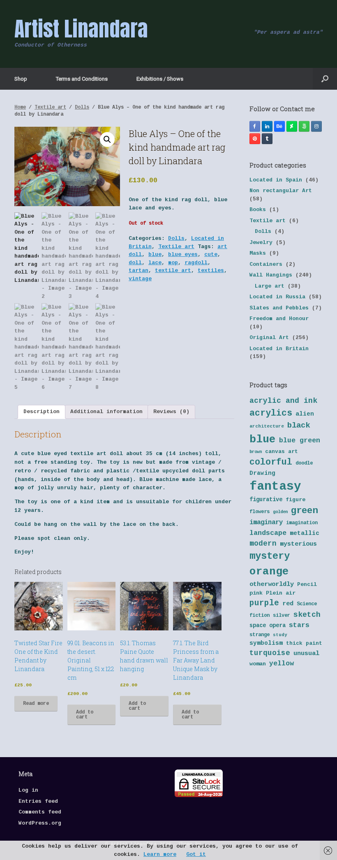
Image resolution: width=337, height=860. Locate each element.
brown (255, 451)
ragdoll (196, 263)
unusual (306, 653)
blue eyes (183, 254)
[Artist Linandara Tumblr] (267, 138)
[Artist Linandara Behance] (279, 126)
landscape (267, 533)
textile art (173, 270)
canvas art (281, 452)
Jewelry (260, 242)
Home (20, 107)
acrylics (270, 413)
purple (264, 603)
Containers (265, 264)
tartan (138, 270)
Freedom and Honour (279, 319)
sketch (307, 615)
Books (257, 210)
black (298, 425)
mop (173, 263)
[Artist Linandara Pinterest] (254, 138)
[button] (325, 79)
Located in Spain (275, 180)
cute (210, 254)
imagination (302, 523)
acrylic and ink (283, 401)
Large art (269, 286)
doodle (304, 463)
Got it (196, 854)
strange (259, 635)
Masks (257, 253)
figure (295, 500)
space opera (267, 626)
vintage (140, 279)
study (280, 634)
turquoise (269, 653)
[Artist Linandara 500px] (304, 126)
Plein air (280, 593)
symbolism (266, 643)
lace (155, 263)
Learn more (159, 854)
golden (280, 511)
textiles (211, 270)
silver (281, 615)
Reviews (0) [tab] (171, 412)
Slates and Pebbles (279, 308)
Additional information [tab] (106, 412)
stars (299, 625)
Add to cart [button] (84, 714)
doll (135, 263)
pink (256, 593)
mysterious (298, 544)
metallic (304, 533)
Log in (28, 790)
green (304, 510)
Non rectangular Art (280, 191)
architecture (266, 426)
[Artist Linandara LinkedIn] (267, 126)
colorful (270, 462)
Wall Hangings (270, 275)
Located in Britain (279, 349)
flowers (259, 512)
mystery (269, 556)
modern (263, 543)
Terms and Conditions (82, 79)
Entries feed (38, 801)
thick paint (304, 643)
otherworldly (271, 584)
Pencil (307, 584)
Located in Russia (277, 297)
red (287, 603)
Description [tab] (41, 412)
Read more (36, 704)
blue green (299, 440)
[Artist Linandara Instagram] (316, 126)
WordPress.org (39, 823)
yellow (281, 663)
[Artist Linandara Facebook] (254, 126)
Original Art (269, 338)
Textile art (50, 107)
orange (269, 571)
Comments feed (39, 812)
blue (155, 254)
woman (257, 664)
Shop (20, 79)
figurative (265, 500)
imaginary (266, 522)
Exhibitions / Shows (159, 79)
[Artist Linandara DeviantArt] (291, 126)
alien (304, 414)
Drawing (262, 473)
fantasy (275, 486)
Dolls (82, 107)
